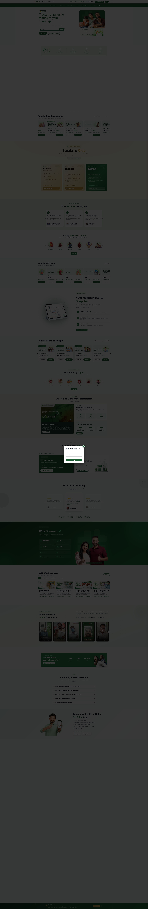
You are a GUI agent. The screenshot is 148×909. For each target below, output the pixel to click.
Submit (74, 460)
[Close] (84, 446)
